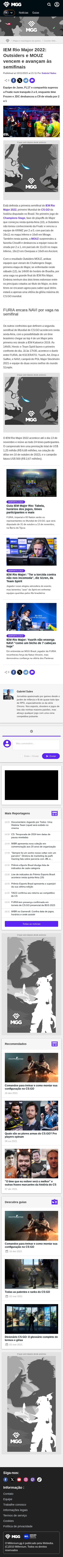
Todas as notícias (31, 924)
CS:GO (45, 209)
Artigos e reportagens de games (27, 41)
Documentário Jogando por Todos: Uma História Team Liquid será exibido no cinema (31, 825)
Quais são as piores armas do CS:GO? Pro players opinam (31, 1135)
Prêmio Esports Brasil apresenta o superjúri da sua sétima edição (33, 885)
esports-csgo (16, 502)
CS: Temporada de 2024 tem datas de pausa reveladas (30, 836)
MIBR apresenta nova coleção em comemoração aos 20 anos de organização (33, 845)
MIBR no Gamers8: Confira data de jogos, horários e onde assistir (32, 913)
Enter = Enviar (31, 756)
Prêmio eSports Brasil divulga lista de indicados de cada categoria (30, 866)
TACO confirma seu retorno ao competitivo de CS (33, 894)
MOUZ (35, 238)
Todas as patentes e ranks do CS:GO (27, 1292)
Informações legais (15, 1510)
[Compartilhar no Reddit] (25, 80)
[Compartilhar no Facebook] (13, 80)
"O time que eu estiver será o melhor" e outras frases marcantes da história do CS (30, 1183)
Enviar (52, 756)
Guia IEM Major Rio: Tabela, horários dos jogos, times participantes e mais (25, 509)
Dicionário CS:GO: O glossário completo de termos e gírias (31, 1338)
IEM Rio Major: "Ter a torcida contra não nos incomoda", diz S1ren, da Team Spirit (31, 578)
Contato (8, 1493)
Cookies (8, 1521)
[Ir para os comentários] (32, 80)
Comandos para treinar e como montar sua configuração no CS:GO (31, 1087)
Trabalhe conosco (14, 1504)
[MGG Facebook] (5, 1479)
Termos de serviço (15, 1515)
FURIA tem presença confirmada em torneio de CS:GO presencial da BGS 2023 (33, 903)
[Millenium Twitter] (12, 1479)
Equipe (7, 1499)
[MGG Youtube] (19, 1479)
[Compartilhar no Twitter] (19, 80)
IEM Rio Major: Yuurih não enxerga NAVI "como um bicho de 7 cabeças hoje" (31, 643)
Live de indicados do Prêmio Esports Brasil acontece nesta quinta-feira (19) (33, 876)
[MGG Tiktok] (39, 1479)
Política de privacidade (17, 1526)
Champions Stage (14, 218)
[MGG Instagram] (26, 1479)
